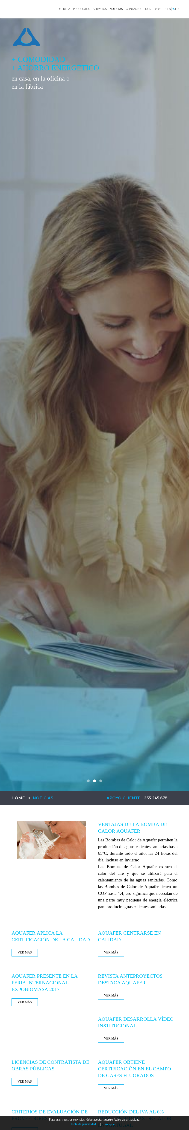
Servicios (100, 9)
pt (165, 9)
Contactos (134, 9)
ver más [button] (25, 952)
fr (177, 9)
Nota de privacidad (83, 1124)
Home (18, 798)
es (173, 9)
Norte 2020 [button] (153, 9)
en (169, 9)
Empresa (63, 9)
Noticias (116, 9)
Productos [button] (81, 9)
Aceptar (110, 1124)
